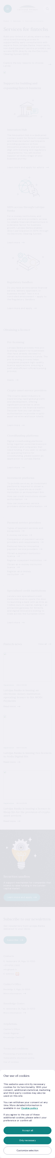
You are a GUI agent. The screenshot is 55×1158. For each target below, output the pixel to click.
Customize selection (27, 1150)
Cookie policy (29, 1108)
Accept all (27, 1130)
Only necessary (27, 1140)
